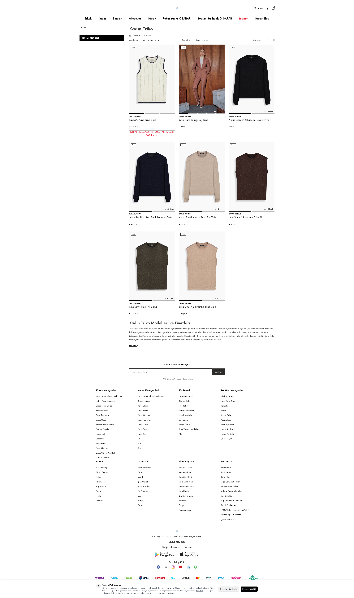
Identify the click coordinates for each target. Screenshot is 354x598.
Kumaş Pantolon (228, 434)
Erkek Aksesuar (144, 467)
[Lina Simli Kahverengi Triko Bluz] (251, 177)
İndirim (243, 18)
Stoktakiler (186, 40)
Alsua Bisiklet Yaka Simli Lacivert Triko (150, 217)
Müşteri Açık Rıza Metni (231, 514)
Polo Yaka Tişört (228, 429)
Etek (139, 443)
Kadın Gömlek (144, 415)
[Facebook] (158, 567)
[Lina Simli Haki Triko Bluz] (152, 266)
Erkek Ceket (101, 420)
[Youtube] (180, 567)
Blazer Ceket (226, 415)
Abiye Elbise (143, 406)
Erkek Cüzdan (102, 448)
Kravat (140, 472)
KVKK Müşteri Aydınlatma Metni (234, 510)
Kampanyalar (185, 510)
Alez (181, 434)
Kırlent (99, 477)
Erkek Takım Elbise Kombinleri (109, 396)
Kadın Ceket (143, 424)
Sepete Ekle (152, 108)
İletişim (188, 547)
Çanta (141, 496)
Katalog (182, 500)
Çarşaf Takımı (185, 401)
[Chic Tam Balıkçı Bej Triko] (202, 79)
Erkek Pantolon (102, 415)
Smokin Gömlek (103, 429)
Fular (140, 505)
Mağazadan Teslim (229, 486)
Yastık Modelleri (186, 415)
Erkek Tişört (101, 434)
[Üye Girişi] (268, 8)
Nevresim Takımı (186, 396)
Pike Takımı (183, 406)
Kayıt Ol (218, 372)
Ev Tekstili (185, 390)
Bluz (139, 448)
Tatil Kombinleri (186, 482)
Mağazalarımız (170, 547)
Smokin (117, 18)
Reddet (199, 591)
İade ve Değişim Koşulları (232, 491)
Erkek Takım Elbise (104, 406)
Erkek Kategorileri (106, 390)
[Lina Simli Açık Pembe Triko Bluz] (202, 266)
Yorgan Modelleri (186, 410)
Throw (99, 482)
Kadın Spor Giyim (228, 401)
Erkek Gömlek (102, 410)
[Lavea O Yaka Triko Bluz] (152, 79)
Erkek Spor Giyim (228, 396)
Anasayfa (135, 36)
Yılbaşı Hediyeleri (186, 486)
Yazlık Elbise (226, 420)
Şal (139, 439)
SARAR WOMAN (135, 116)
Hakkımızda (226, 467)
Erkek (88, 18)
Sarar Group (226, 472)
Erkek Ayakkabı (227, 424)
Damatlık (224, 406)
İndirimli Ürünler (186, 496)
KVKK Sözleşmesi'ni (169, 379)
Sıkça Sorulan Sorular (230, 482)
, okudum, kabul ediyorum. (179, 379)
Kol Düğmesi (143, 491)
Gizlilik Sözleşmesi (228, 505)
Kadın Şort (142, 434)
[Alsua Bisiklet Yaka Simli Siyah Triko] (251, 79)
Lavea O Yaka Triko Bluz (142, 119)
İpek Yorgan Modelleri (189, 429)
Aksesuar (135, 18)
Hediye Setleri (144, 486)
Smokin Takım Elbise (105, 424)
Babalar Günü (185, 467)
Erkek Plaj (100, 439)
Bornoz (99, 491)
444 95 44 (177, 542)
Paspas (99, 500)
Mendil (141, 477)
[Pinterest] (195, 567)
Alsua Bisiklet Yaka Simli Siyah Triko (249, 119)
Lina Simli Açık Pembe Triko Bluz (197, 306)
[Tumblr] (188, 567)
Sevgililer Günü (185, 477)
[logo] (177, 8)
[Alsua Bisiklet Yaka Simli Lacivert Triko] (152, 177)
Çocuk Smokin (102, 457)
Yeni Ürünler (184, 491)
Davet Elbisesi (144, 401)
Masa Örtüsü (102, 472)
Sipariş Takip (226, 496)
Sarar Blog (262, 18)
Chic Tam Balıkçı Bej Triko (193, 119)
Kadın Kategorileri (148, 390)
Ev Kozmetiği (101, 467)
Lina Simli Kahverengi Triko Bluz (246, 217)
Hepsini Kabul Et (249, 589)
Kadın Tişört (143, 429)
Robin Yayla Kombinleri (106, 401)
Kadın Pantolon (144, 420)
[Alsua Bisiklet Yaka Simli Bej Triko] (202, 177)
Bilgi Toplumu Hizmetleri (231, 500)
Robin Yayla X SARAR (177, 18)
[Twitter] (165, 567)
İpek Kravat (143, 482)
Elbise (223, 410)
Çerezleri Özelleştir (228, 589)
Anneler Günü (185, 472)
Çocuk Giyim (226, 439)
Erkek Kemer (101, 443)
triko (188, 339)
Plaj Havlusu (101, 486)
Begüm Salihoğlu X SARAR (214, 18)
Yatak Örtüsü (185, 424)
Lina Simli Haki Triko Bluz (143, 306)
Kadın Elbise (143, 410)
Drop (181, 505)
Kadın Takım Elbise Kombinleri (151, 396)
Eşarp (140, 500)
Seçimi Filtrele (90, 38)
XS (146, 102)
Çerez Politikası (227, 519)
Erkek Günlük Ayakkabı (106, 453)
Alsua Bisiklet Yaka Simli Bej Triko (198, 217)
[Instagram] (173, 567)
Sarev (152, 18)
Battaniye (183, 420)
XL (159, 102)
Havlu (98, 496)
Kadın (102, 18)
